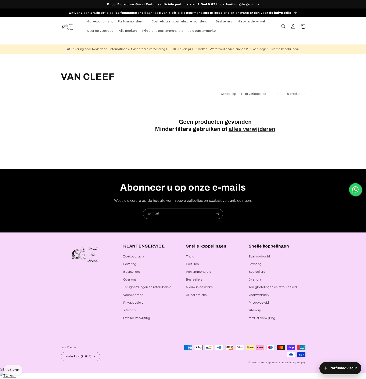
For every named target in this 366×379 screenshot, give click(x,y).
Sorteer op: (229, 93)
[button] (99, 21)
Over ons (129, 279)
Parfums (192, 264)
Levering (129, 264)
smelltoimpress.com (269, 362)
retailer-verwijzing (136, 318)
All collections (196, 295)
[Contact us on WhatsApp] (355, 189)
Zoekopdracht (134, 256)
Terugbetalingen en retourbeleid (147, 287)
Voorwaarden (133, 295)
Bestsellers (131, 271)
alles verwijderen (252, 129)
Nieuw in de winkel (200, 287)
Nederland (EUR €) (78, 356)
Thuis (190, 256)
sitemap (129, 310)
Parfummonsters (198, 271)
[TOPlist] (8, 376)
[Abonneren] (218, 214)
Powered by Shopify (293, 362)
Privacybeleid (133, 302)
